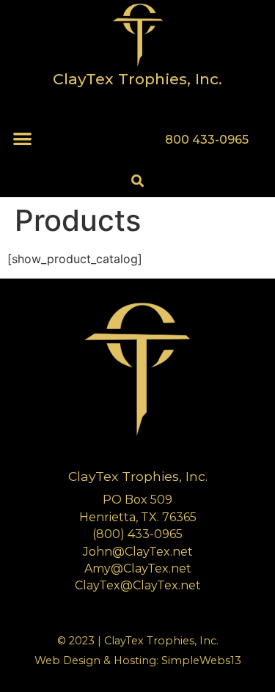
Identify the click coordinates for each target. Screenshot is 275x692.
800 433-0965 (207, 140)
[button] (22, 138)
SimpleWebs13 (201, 660)
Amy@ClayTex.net (137, 568)
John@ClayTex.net (138, 552)
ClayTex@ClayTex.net (138, 585)
